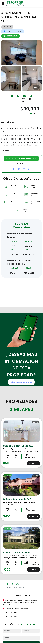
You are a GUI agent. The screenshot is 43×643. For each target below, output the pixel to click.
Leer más (10, 150)
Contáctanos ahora (21, 382)
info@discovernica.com (20, 608)
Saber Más (33, 463)
